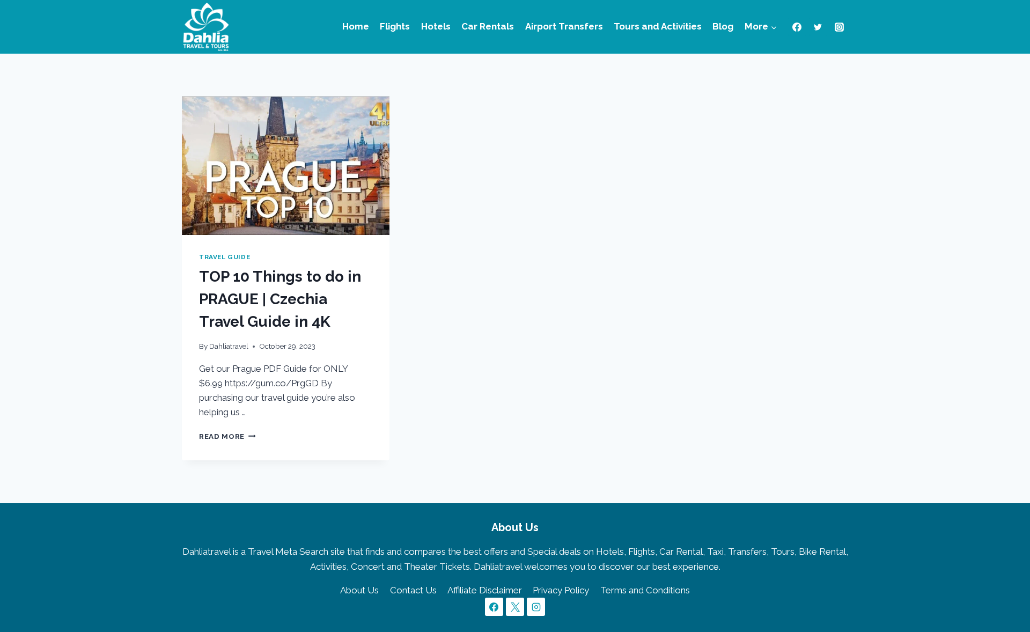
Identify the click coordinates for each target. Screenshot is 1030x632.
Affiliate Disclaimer (484, 590)
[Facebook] (797, 27)
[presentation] (285, 166)
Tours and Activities (658, 26)
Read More (227, 436)
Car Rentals (487, 26)
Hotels (436, 26)
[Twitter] (818, 27)
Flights (395, 26)
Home (355, 26)
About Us (359, 590)
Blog (722, 26)
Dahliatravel (228, 346)
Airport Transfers (564, 26)
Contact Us (413, 590)
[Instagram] (839, 27)
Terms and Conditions (645, 590)
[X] (515, 607)
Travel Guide (224, 257)
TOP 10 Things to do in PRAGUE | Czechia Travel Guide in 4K (280, 299)
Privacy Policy (561, 590)
